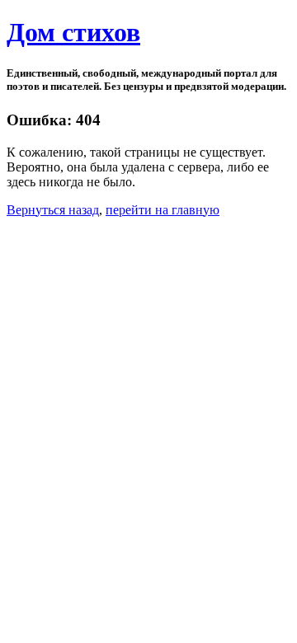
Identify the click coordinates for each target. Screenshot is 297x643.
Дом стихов (73, 32)
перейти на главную (162, 210)
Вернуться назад (53, 210)
